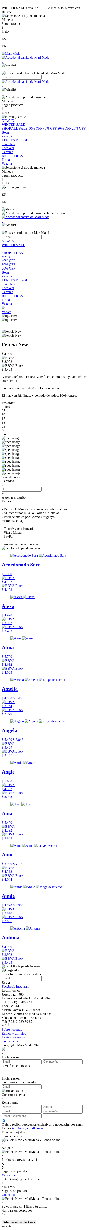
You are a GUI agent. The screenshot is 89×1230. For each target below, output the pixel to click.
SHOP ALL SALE (15, 128)
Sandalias (8, 284)
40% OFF (50, 128)
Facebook (8, 986)
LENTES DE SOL (15, 280)
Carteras (7, 292)
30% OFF (64, 128)
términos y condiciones (27, 1128)
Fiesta (6, 300)
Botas (6, 272)
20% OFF (79, 128)
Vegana (7, 303)
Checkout (8, 1195)
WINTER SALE (13, 245)
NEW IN (8, 241)
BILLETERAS (12, 296)
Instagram (22, 986)
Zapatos (7, 276)
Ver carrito (9, 1175)
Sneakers (8, 288)
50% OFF (35, 128)
